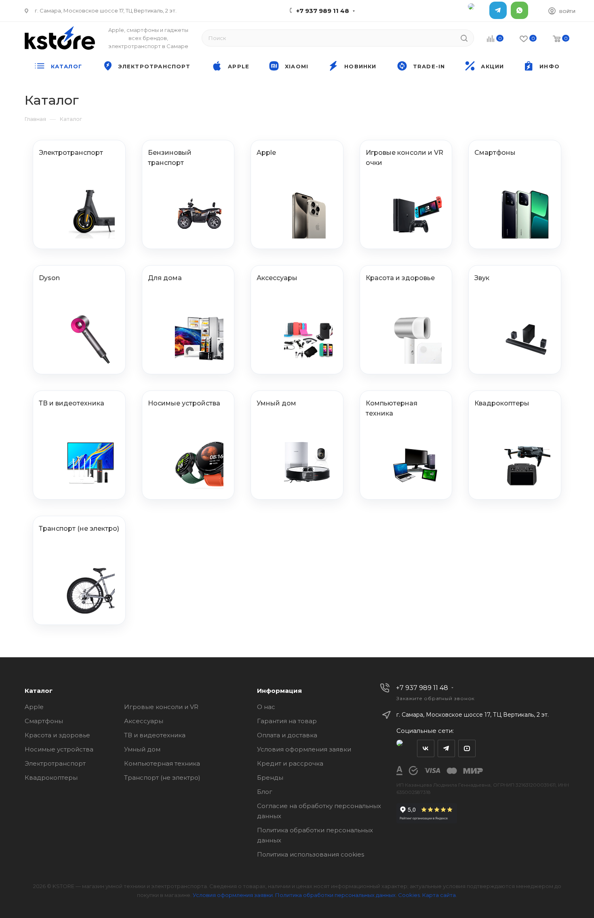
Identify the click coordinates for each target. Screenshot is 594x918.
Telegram (498, 10)
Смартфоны (44, 721)
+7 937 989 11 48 (322, 11)
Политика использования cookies (310, 854)
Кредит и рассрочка (290, 763)
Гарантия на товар (287, 721)
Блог (264, 792)
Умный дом (142, 749)
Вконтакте (425, 748)
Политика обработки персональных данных (335, 895)
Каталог (39, 690)
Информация (279, 690)
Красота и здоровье (57, 735)
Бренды (270, 777)
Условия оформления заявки (304, 749)
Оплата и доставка (287, 735)
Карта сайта (439, 895)
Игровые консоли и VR (161, 707)
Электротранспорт (55, 763)
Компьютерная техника (162, 763)
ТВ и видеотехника (154, 735)
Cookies (409, 895)
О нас (266, 707)
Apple (34, 707)
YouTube (467, 748)
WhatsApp (519, 10)
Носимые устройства (59, 749)
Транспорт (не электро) (162, 777)
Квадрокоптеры (51, 777)
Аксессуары (143, 721)
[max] (476, 10)
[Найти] (464, 38)
